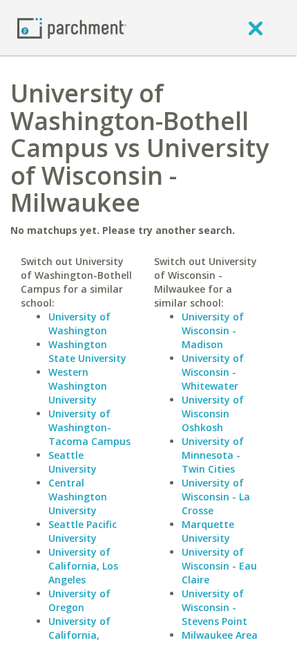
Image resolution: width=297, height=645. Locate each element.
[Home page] (71, 27)
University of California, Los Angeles (83, 565)
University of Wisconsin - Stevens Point (214, 607)
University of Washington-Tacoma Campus (89, 427)
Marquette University (208, 531)
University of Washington (79, 323)
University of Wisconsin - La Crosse (216, 496)
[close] (255, 27)
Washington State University (87, 351)
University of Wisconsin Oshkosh (213, 413)
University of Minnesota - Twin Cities (213, 455)
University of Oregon (79, 600)
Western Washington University (77, 385)
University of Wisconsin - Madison (213, 330)
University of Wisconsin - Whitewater (213, 372)
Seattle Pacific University (82, 531)
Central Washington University (77, 496)
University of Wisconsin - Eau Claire (219, 565)
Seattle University (72, 461)
